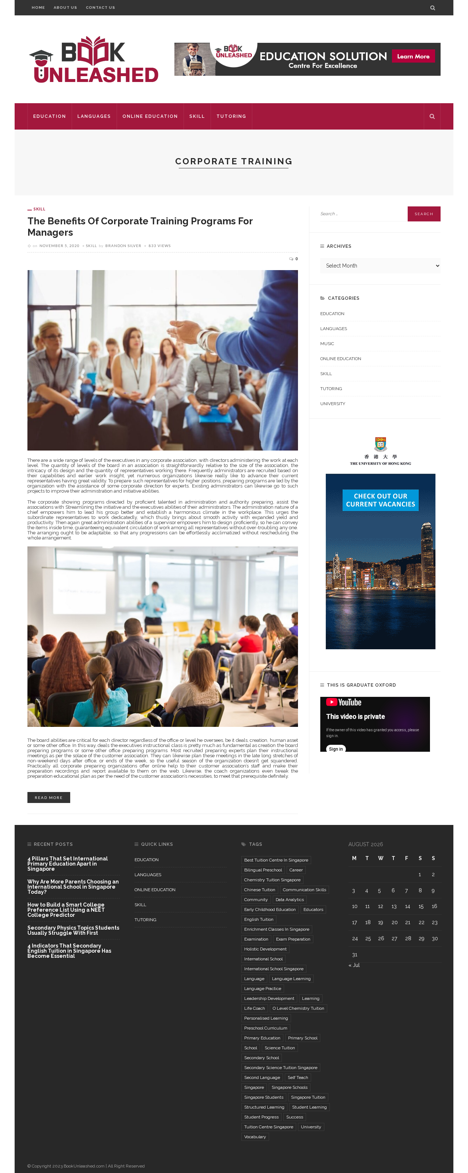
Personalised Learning (266, 1018)
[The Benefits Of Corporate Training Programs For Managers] (162, 360)
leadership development (269, 998)
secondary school (261, 1057)
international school (263, 958)
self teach (298, 1077)
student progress (261, 1117)
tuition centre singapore (268, 1126)
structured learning (264, 1107)
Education (49, 116)
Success (294, 1117)
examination (256, 939)
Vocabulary (255, 1136)
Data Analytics (290, 899)
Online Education (150, 116)
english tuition (258, 919)
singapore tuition (308, 1097)
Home (38, 7)
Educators (313, 909)
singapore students (263, 1097)
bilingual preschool (263, 870)
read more (49, 797)
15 (421, 906)
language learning (291, 978)
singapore (254, 1087)
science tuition (280, 1047)
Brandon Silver (123, 245)
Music (327, 343)
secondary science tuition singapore (280, 1067)
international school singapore (273, 968)
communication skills (304, 889)
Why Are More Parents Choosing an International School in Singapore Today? (73, 887)
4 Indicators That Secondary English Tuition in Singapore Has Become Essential (69, 951)
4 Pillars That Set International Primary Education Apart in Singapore (67, 864)
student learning (309, 1107)
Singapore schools (289, 1087)
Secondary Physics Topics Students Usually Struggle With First (73, 930)
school (250, 1047)
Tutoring (231, 116)
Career (296, 870)
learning (311, 998)
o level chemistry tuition (298, 1008)
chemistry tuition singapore (272, 879)
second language (262, 1077)
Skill (197, 116)
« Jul (354, 965)
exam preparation (293, 939)
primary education (262, 1038)
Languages (94, 116)
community (256, 899)
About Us (65, 7)
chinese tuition (259, 889)
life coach (254, 1008)
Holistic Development (265, 949)
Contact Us (100, 7)
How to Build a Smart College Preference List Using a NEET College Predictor (66, 910)
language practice (262, 988)
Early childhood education (270, 909)
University (332, 403)
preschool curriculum (265, 1028)
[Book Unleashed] (93, 59)
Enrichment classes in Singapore (276, 929)
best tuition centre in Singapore (276, 860)
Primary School (302, 1038)
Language (254, 978)
